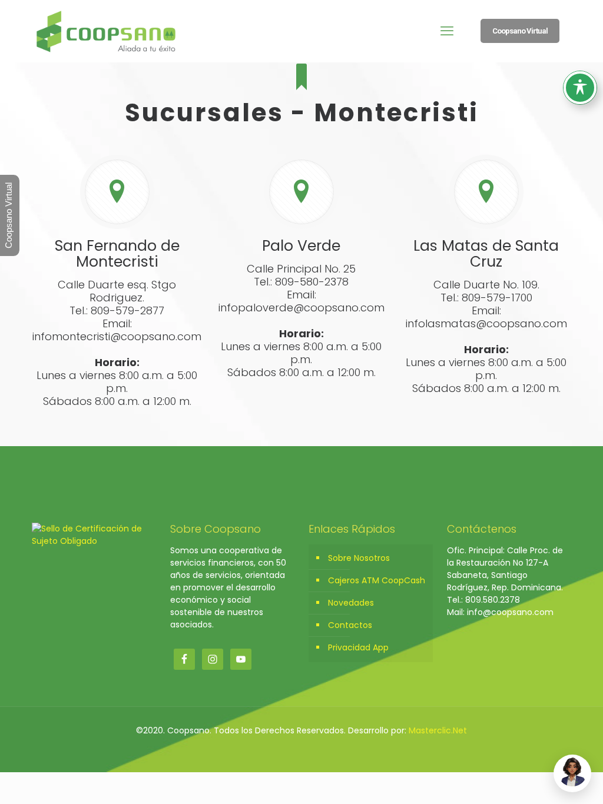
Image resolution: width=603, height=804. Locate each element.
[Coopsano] (106, 31)
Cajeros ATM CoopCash (376, 580)
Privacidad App (358, 647)
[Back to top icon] (546, 780)
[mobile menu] (447, 31)
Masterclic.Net (438, 730)
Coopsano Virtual (520, 30)
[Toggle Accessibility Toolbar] (580, 87)
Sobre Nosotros (359, 558)
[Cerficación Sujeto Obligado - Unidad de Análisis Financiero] (94, 541)
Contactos (350, 625)
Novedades (351, 603)
